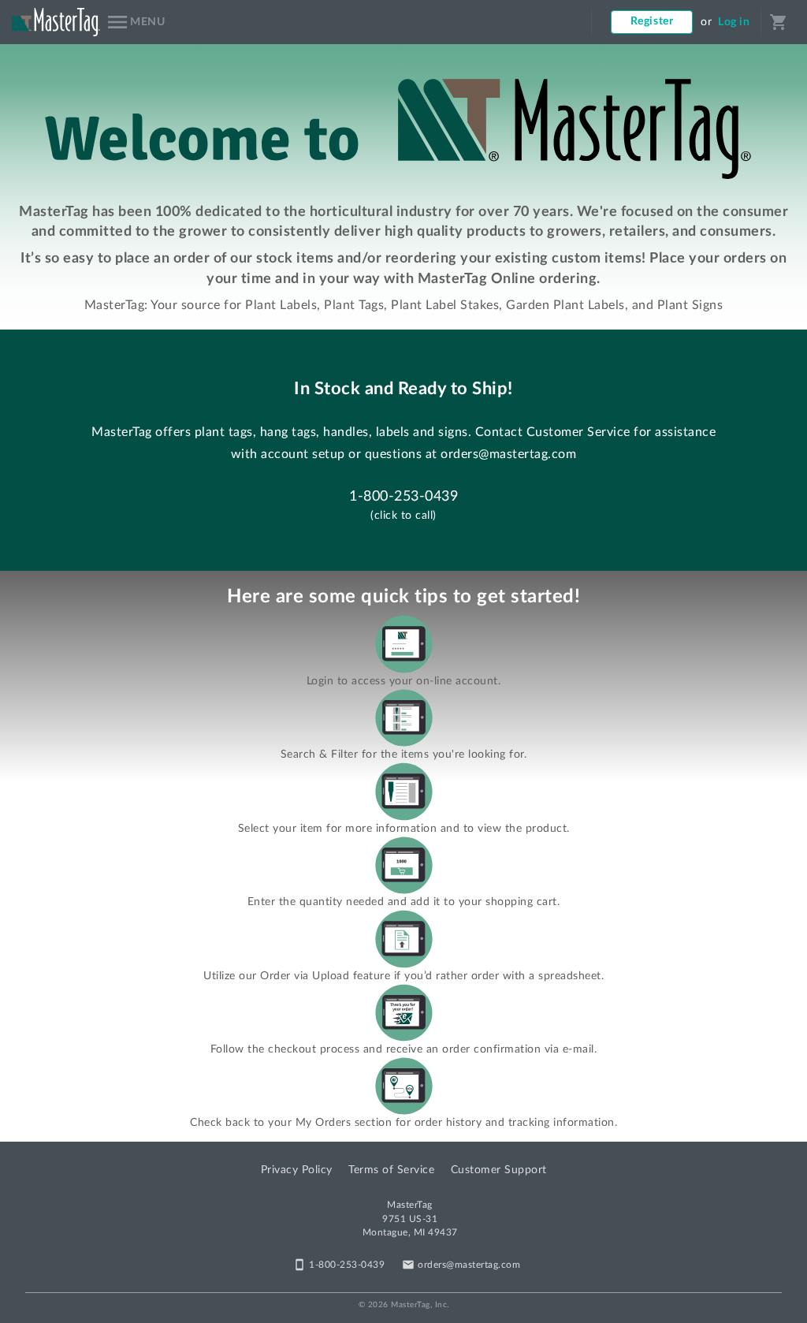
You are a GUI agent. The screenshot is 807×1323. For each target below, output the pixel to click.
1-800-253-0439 (403, 497)
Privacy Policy (297, 1170)
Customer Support (499, 1170)
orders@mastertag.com (508, 454)
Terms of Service (391, 1170)
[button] (135, 22)
